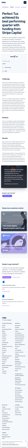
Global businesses (19, 338)
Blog (3, 410)
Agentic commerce (19, 329)
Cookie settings (6, 427)
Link (3, 354)
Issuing (3, 352)
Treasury (4, 373)
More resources (6, 429)
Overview (17, 7)
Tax (3, 369)
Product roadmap (19, 407)
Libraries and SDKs (19, 397)
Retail (16, 370)
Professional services (20, 366)
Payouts (4, 361)
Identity (4, 348)
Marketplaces (18, 342)
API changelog (18, 396)
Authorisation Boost (7, 329)
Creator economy (19, 352)
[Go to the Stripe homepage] (3, 318)
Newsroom (17, 410)
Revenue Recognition (7, 365)
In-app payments (19, 340)
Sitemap (4, 425)
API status (17, 394)
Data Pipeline (5, 342)
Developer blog (18, 401)
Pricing (3, 325)
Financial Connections (7, 346)
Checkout (4, 335)
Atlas (3, 327)
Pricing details (6, 291)
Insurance (17, 359)
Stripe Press (18, 412)
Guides (4, 407)
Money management (20, 344)
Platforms (17, 346)
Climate (4, 337)
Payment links (5, 357)
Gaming (17, 354)
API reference (5, 305)
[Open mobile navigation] (25, 2)
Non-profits (18, 365)
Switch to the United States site (10, 444)
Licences (4, 423)
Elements (4, 344)
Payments (4, 359)
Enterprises (18, 325)
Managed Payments (7, 356)
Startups (17, 327)
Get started (6, 277)
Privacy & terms (6, 418)
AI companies (18, 350)
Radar (3, 363)
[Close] (25, 441)
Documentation (18, 390)
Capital (3, 333)
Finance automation (19, 337)
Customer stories (6, 409)
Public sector (18, 368)
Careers (17, 409)
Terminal (4, 371)
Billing (3, 331)
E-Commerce (18, 333)
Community (5, 412)
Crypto (3, 340)
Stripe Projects (18, 399)
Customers (5, 7)
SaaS (16, 348)
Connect (4, 338)
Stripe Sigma (5, 367)
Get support (5, 434)
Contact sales (6, 196)
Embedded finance (19, 335)
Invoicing (4, 350)
